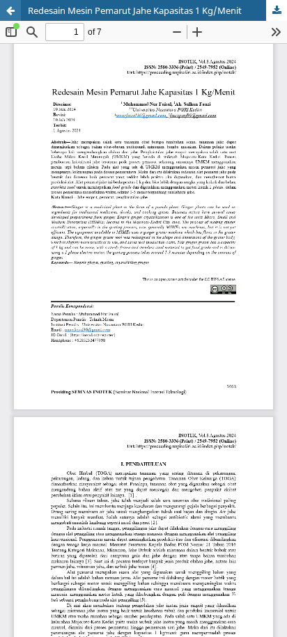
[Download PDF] (276, 10)
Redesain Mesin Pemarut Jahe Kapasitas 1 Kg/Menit (135, 10)
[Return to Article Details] (10, 10)
